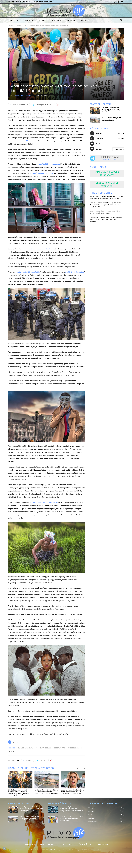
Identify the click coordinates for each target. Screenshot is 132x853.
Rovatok (85, 20)
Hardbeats (71, 20)
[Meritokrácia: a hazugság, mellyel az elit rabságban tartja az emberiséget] (53, 819)
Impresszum (29, 844)
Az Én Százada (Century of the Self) (45, 502)
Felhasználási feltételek (52, 844)
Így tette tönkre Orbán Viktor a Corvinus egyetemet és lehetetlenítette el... (112, 119)
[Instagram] (115, 1)
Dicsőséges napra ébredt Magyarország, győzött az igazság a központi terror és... (112, 109)
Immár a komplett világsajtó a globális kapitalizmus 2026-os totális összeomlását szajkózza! (73, 791)
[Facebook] (111, 1)
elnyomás (22, 748)
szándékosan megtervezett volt (38, 249)
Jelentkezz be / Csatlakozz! (42, 1)
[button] (121, 20)
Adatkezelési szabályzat (80, 844)
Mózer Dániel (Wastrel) (23, 95)
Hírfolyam (104, 808)
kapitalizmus (45, 748)
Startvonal (14, 20)
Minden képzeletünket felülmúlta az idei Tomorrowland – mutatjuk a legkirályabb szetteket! (106, 219)
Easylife (42, 20)
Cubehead (56, 20)
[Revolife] (66, 16)
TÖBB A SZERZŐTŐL (43, 768)
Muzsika (104, 811)
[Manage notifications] (4, 848)
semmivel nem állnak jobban (19, 141)
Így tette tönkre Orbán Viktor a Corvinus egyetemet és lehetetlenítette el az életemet (46, 791)
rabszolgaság (74, 748)
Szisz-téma (24, 82)
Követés (121, 139)
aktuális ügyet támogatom (74, 272)
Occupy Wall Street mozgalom (48, 164)
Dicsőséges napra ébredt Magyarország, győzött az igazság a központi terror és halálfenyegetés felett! (18, 792)
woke (11, 751)
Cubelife (104, 818)
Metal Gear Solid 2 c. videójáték (28, 272)
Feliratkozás (119, 149)
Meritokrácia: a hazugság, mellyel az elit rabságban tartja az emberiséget (71, 818)
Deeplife (18, 25)
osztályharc (59, 748)
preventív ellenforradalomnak (41, 173)
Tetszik (121, 133)
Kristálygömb (104, 821)
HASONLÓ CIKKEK (18, 768)
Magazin (29, 20)
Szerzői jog (102, 844)
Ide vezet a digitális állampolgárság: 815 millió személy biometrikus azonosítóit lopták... (71, 809)
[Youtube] (122, 1)
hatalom (33, 748)
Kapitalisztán (104, 815)
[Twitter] (118, 1)
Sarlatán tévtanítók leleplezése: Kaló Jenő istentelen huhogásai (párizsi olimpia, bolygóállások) (105, 205)
